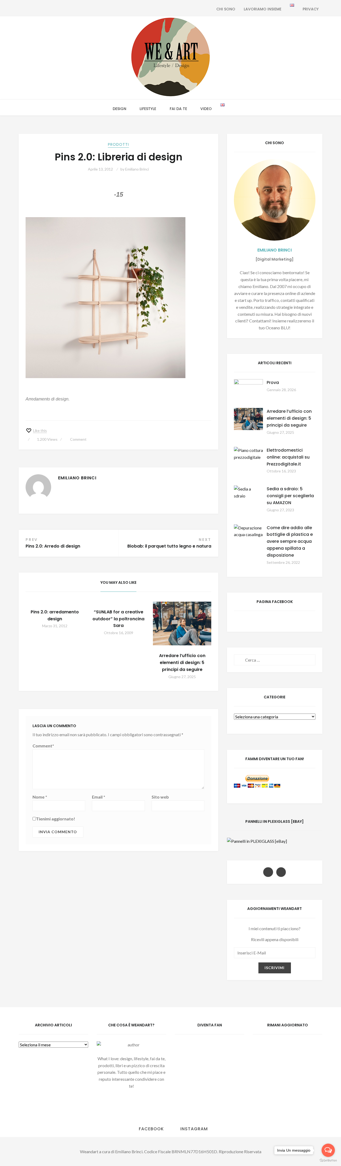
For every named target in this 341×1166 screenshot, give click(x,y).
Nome (40, 796)
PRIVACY (311, 9)
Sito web (160, 796)
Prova (273, 382)
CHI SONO (225, 9)
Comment (78, 439)
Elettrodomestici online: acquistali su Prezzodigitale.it (288, 457)
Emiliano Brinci (137, 169)
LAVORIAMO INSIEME (262, 9)
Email (98, 796)
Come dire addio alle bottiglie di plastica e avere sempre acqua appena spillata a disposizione (290, 541)
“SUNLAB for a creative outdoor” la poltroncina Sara (118, 619)
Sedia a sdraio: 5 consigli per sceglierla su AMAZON (290, 496)
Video (206, 108)
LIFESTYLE (148, 108)
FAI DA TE (178, 108)
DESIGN (119, 108)
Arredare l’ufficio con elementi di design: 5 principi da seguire (182, 663)
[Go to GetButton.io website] (328, 1160)
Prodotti (118, 144)
